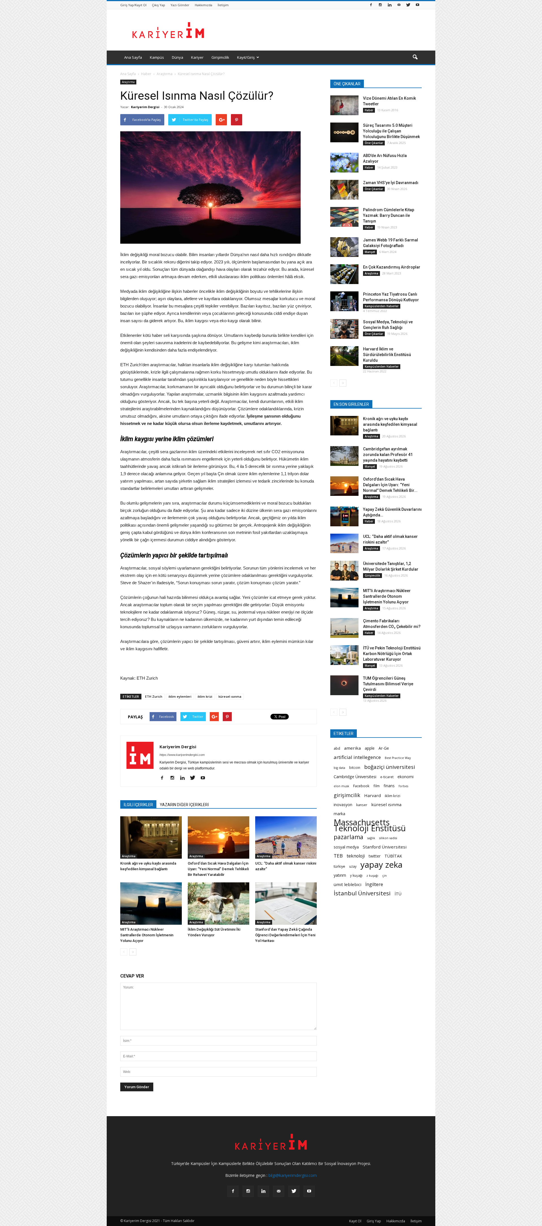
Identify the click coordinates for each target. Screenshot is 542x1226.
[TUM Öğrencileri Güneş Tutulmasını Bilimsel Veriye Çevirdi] (344, 685)
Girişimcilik (220, 57)
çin (384, 876)
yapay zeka (381, 865)
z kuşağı (372, 876)
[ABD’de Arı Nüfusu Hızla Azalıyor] (344, 163)
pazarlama (348, 837)
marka (339, 813)
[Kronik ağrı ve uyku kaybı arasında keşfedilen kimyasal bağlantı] (151, 837)
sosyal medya (346, 847)
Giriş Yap (374, 1221)
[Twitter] (408, 5)
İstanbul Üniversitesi (362, 893)
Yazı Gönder (180, 5)
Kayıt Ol (355, 1221)
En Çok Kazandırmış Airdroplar (391, 267)
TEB (338, 856)
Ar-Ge (384, 748)
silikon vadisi (388, 838)
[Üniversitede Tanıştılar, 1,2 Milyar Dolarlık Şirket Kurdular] (344, 571)
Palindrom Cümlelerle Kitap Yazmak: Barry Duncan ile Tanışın (388, 215)
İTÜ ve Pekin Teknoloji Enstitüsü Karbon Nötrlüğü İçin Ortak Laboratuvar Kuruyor (392, 654)
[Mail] (399, 5)
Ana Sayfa (133, 57)
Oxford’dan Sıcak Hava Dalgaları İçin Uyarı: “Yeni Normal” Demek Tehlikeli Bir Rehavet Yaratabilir (218, 869)
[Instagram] (380, 5)
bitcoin (354, 767)
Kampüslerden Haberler (382, 306)
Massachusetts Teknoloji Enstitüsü (370, 825)
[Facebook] (371, 5)
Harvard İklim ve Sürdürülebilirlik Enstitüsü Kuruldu (387, 355)
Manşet (370, 252)
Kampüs (157, 57)
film (376, 785)
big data (339, 768)
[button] (415, 57)
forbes (403, 786)
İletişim (223, 5)
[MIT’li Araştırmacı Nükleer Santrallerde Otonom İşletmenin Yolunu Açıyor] (151, 903)
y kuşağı (356, 875)
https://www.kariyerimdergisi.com (182, 754)
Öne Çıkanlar (374, 143)
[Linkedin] (389, 5)
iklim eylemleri (180, 696)
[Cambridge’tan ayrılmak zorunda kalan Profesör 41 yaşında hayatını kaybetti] (344, 456)
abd (337, 748)
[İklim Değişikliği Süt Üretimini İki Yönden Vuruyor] (218, 903)
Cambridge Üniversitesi (355, 776)
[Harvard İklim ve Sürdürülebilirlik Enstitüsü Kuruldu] (344, 356)
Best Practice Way (398, 758)
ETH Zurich (153, 696)
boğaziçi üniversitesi (389, 767)
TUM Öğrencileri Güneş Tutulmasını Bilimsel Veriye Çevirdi (388, 684)
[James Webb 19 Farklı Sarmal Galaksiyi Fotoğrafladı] (344, 247)
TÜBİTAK (393, 856)
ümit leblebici (347, 884)
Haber (369, 110)
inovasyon (343, 804)
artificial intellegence (357, 757)
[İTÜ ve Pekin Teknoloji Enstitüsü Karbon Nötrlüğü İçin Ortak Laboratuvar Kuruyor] (344, 655)
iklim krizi (205, 696)
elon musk (341, 786)
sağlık (371, 838)
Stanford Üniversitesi (384, 847)
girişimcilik (347, 795)
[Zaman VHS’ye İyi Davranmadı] (344, 190)
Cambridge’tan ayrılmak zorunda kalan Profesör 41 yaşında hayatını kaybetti (388, 455)
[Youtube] (417, 5)
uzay (353, 866)
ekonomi (405, 776)
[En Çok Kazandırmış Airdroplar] (344, 274)
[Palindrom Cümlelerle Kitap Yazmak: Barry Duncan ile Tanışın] (344, 217)
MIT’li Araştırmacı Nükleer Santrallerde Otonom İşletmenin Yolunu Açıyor (146, 935)
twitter (375, 856)
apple (370, 748)
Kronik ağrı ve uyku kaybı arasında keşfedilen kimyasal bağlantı (390, 424)
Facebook (361, 785)
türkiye (339, 866)
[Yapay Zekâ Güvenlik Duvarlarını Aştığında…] (344, 516)
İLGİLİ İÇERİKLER (138, 804)
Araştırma (128, 82)
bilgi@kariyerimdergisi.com (292, 1175)
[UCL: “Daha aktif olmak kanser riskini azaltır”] (286, 837)
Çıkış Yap (158, 5)
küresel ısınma (229, 696)
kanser (361, 804)
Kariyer (197, 57)
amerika (352, 748)
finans (389, 785)
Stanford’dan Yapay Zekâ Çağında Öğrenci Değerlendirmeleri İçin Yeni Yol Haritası (285, 935)
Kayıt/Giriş (246, 57)
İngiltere (374, 884)
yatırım (340, 875)
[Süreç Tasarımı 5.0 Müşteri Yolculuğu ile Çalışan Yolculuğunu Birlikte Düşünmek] (344, 132)
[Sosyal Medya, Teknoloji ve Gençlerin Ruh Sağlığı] (344, 329)
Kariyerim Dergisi (145, 107)
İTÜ (398, 893)
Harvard (372, 795)
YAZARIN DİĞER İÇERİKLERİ (184, 804)
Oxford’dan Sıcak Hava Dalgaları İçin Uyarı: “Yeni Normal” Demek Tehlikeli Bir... (390, 485)
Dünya (177, 57)
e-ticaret (387, 777)
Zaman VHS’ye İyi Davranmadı (390, 182)
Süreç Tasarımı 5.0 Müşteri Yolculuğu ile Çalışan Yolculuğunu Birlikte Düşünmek (391, 131)
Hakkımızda (203, 5)
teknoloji (356, 856)
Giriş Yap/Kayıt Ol (133, 5)
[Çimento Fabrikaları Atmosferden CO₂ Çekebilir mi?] (344, 628)
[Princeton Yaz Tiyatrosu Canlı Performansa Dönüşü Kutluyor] (344, 301)
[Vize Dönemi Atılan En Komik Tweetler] (344, 105)
